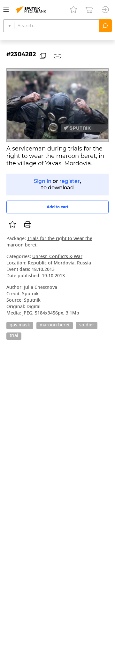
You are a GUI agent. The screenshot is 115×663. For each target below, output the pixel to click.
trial (14, 336)
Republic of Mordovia (51, 263)
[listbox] (12, 225)
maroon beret (55, 325)
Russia (84, 263)
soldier (86, 325)
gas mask (20, 325)
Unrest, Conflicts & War (57, 257)
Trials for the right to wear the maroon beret (49, 242)
